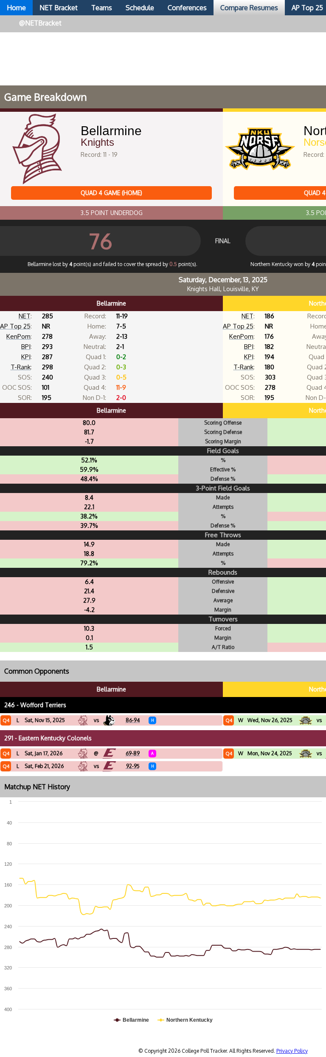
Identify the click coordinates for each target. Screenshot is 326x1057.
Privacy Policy (292, 1051)
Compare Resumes (249, 7)
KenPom (18, 336)
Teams (101, 7)
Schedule (140, 7)
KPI (26, 357)
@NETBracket (40, 23)
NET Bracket (58, 7)
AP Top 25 (15, 326)
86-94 (133, 720)
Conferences (187, 7)
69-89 (133, 753)
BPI (26, 347)
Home (16, 7)
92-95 (133, 766)
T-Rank (21, 367)
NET (25, 316)
